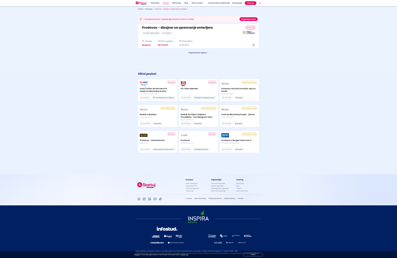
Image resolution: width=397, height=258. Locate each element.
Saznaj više (184, 254)
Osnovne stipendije (218, 183)
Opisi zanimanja (242, 191)
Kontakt (240, 198)
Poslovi (140, 9)
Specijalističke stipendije (219, 188)
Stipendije (216, 179)
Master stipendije (217, 186)
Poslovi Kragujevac (192, 188)
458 (169, 19)
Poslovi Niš (189, 191)
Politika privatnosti (215, 198)
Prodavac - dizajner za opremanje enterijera (171, 9)
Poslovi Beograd (191, 183)
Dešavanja (240, 183)
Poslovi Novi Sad (191, 186)
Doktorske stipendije (218, 191)
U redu (253, 254)
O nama (189, 198)
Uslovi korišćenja (200, 198)
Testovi (239, 188)
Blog (237, 186)
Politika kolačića (229, 198)
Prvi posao (149, 9)
